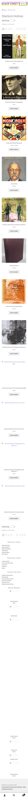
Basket (22, 794)
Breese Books (5, 577)
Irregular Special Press (7, 575)
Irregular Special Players (8, 584)
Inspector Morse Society (7, 578)
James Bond (5, 550)
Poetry (3, 568)
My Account (4, 795)
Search (14, 795)
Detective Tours (5, 582)
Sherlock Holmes (6, 545)
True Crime (4, 564)
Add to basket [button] (14, 67)
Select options (14, 149)
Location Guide (5, 561)
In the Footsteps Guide (7, 563)
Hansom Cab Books (6, 580)
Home (5, 10)
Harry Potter (5, 554)
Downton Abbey (5, 552)
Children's (4, 566)
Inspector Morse (6, 547)
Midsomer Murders (6, 548)
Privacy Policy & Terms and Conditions (12, 787)
